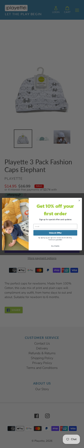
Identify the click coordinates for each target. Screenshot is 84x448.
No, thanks (55, 245)
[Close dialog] (79, 200)
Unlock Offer (55, 232)
